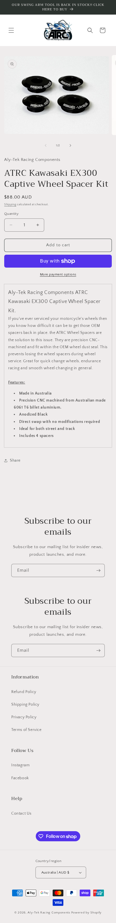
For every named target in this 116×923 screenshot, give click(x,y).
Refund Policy (23, 692)
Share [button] (15, 460)
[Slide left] (45, 145)
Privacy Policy (23, 717)
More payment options (58, 274)
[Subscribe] (98, 570)
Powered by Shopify (86, 912)
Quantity (11, 214)
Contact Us (21, 813)
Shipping (10, 204)
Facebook (20, 778)
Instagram (20, 765)
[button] (11, 30)
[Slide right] (70, 145)
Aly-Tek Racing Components (49, 912)
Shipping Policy (25, 704)
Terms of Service (26, 730)
